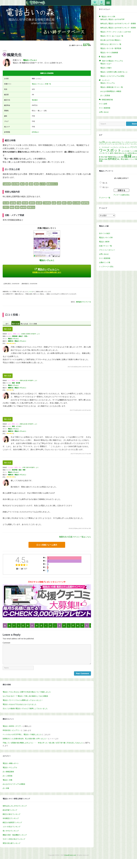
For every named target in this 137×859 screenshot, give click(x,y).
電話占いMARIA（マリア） (12, 726)
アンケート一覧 (104, 198)
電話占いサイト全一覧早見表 (110, 48)
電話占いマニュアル (10, 767)
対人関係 (76, 203)
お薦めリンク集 (104, 262)
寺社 (102, 157)
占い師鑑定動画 (8, 772)
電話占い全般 (7, 780)
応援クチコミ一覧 (105, 246)
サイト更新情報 (104, 108)
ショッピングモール (117, 144)
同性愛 (25, 203)
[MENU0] (108, 3)
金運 (59, 203)
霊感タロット (52, 184)
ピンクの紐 (125, 151)
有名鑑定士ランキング (11, 818)
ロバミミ (105, 153)
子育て (6, 207)
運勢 (17, 207)
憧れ (102, 159)
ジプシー (128, 144)
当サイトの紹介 (104, 233)
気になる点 (24, 323)
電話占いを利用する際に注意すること (114, 72)
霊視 (36, 184)
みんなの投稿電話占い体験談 (110, 91)
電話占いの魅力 (106, 68)
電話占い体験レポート (11, 763)
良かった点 (15, 323)
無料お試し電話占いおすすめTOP (112, 19)
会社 (111, 153)
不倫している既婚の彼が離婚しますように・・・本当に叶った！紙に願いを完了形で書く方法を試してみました (43, 743)
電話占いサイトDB (106, 237)
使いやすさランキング (11, 831)
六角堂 (116, 153)
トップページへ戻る (106, 267)
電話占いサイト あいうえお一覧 (111, 36)
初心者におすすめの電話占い (110, 40)
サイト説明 (103, 104)
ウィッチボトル (126, 142)
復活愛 (39, 203)
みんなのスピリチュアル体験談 (14, 784)
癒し (118, 159)
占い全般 (6, 788)
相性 (64, 203)
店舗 (122, 157)
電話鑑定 (35, 100)
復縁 (128, 156)
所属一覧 (48, 84)
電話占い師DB (104, 242)
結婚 (54, 203)
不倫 (19, 203)
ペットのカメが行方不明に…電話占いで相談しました (22, 734)
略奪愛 (23, 207)
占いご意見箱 (7, 776)
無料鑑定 (112, 159)
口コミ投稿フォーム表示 (47, 545)
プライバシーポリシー (107, 250)
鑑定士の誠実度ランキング (12, 822)
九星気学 (6, 184)
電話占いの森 (35, 2)
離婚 (12, 207)
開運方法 (31, 207)
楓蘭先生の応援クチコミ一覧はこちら (75, 537)
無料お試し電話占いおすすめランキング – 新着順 (118, 23)
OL (103, 142)
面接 (100, 161)
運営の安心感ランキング (11, 843)
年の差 (6, 203)
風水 (22, 184)
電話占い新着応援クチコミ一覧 (111, 87)
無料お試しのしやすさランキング (15, 806)
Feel (100, 142)
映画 (105, 159)
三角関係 (46, 203)
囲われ (134, 153)
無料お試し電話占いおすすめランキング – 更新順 (118, 28)
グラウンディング (105, 144)
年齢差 (110, 157)
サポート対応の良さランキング (14, 839)
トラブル (121, 147)
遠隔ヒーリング (130, 159)
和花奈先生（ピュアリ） (11, 730)
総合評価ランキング (10, 810)
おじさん (108, 142)
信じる (104, 183)
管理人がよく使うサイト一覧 (110, 44)
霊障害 (32, 203)
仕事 (69, 203)
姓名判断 (15, 184)
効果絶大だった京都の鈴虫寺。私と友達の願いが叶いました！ (25, 739)
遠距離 (13, 203)
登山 (122, 159)
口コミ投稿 (33, 323)
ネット (127, 147)
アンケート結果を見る (121, 195)
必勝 (133, 157)
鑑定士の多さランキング (11, 814)
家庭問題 (85, 203)
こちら (30, 291)
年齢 (105, 157)
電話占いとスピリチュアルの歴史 (112, 76)
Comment (6, 643)
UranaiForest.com (70, 855)
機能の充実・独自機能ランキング (15, 835)
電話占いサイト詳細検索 (109, 53)
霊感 (31, 184)
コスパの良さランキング (11, 827)
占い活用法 (128, 153)
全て (7, 323)
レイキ (42, 184)
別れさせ (121, 153)
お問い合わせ (104, 112)
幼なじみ (116, 157)
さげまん (118, 142)
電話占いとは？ (106, 64)
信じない (105, 187)
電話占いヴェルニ (38, 84)
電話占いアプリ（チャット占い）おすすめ (115, 32)
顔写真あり (35, 132)
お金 (113, 142)
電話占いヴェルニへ (46, 270)
